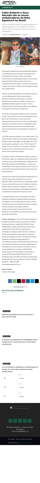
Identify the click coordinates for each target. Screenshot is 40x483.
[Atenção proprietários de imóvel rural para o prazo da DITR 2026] (20, 304)
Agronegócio (7, 7)
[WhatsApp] (14, 281)
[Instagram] (15, 421)
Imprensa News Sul (15, 34)
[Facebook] (10, 281)
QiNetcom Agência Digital (25, 442)
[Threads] (29, 421)
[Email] (19, 281)
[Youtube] (25, 421)
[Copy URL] (37, 281)
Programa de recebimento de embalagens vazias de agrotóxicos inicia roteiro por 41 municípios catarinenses (19, 342)
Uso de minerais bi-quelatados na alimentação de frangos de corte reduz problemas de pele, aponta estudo (20, 369)
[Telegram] (32, 281)
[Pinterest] (23, 281)
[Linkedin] (28, 281)
